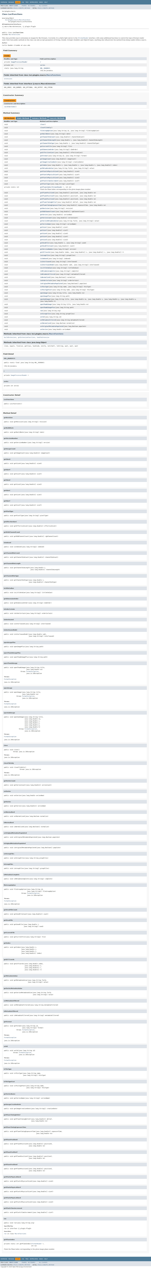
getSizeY (43, 236)
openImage (44, 293)
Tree (27, 2)
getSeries (44, 214)
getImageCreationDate (48, 162)
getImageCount (45, 159)
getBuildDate (45, 134)
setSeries (44, 329)
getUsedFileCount (46, 246)
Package (11, 2)
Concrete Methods (56, 118)
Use (23, 2)
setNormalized (45, 323)
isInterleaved (45, 261)
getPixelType (45, 184)
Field (15, 8)
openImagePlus (45, 296)
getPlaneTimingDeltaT (48, 202)
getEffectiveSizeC (47, 152)
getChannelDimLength (48, 140)
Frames (24, 5)
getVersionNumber (46, 249)
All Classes (43, 5)
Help (45, 2)
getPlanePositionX (47, 193)
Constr (20, 8)
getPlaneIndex (45, 187)
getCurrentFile (46, 146)
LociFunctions (9, 107)
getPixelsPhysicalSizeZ (49, 177)
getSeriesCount (46, 218)
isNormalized (45, 277)
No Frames (31, 5)
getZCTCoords (45, 252)
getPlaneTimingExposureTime (51, 205)
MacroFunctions (14, 34)
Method (27, 8)
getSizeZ (43, 240)
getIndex (43, 165)
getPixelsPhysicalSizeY (49, 174)
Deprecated (34, 2)
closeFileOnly (45, 127)
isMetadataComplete (47, 271)
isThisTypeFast (46, 290)
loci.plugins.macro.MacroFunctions (17, 20)
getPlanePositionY (47, 196)
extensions (8, 79)
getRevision (44, 208)
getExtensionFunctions (26, 337)
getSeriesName (45, 224)
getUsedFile (44, 243)
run (41, 310)
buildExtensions (10, 337)
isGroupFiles (45, 255)
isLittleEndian (46, 268)
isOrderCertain (46, 280)
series (42, 65)
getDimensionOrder (47, 149)
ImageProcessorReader (19, 62)
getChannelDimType (47, 143)
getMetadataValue (46, 168)
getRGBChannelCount (47, 211)
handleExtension (43, 337)
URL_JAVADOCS (45, 68)
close (42, 124)
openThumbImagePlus (47, 307)
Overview (4, 2)
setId (42, 317)
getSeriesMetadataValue (49, 221)
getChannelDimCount (47, 137)
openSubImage (45, 299)
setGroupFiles (45, 314)
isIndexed (44, 258)
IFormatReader (57, 187)
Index (41, 2)
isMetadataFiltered (47, 274)
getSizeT (43, 230)
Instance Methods (39, 118)
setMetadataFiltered (48, 320)
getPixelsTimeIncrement (49, 181)
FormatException (32, 671)
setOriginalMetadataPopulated (51, 326)
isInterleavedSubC (47, 265)
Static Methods (23, 118)
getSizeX (43, 233)
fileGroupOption (46, 130)
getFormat (44, 156)
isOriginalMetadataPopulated (51, 283)
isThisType (44, 287)
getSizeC (43, 227)
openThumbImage (46, 304)
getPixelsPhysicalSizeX (49, 171)
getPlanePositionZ (47, 199)
